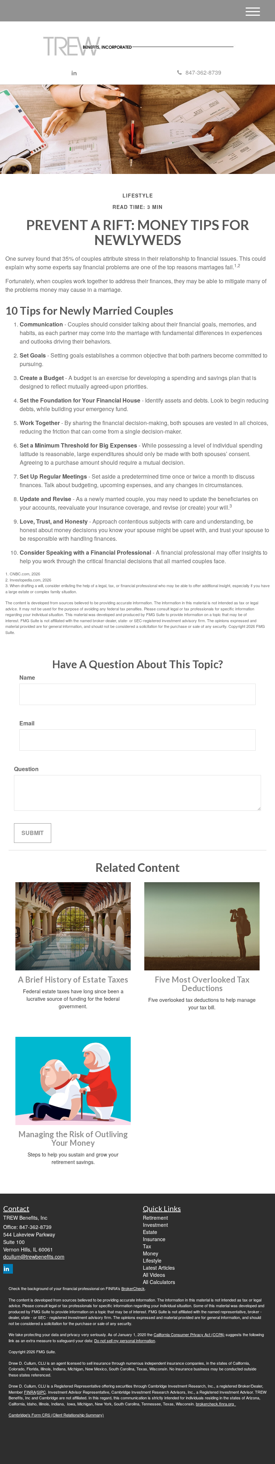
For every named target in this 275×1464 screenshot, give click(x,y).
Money (150, 1253)
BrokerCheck (133, 1288)
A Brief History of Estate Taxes (73, 979)
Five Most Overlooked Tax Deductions (202, 984)
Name (27, 677)
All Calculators (159, 1281)
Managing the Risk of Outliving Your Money (73, 1138)
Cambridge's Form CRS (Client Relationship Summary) (56, 1415)
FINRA (30, 1392)
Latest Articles (159, 1267)
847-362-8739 (203, 72)
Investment (155, 1224)
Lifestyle (152, 1260)
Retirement (155, 1217)
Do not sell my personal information (124, 1340)
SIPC (41, 1392)
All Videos (154, 1274)
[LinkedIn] (74, 73)
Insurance (154, 1239)
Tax (147, 1246)
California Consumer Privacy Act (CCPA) (189, 1334)
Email (26, 723)
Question (26, 769)
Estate (150, 1231)
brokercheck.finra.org (216, 1403)
